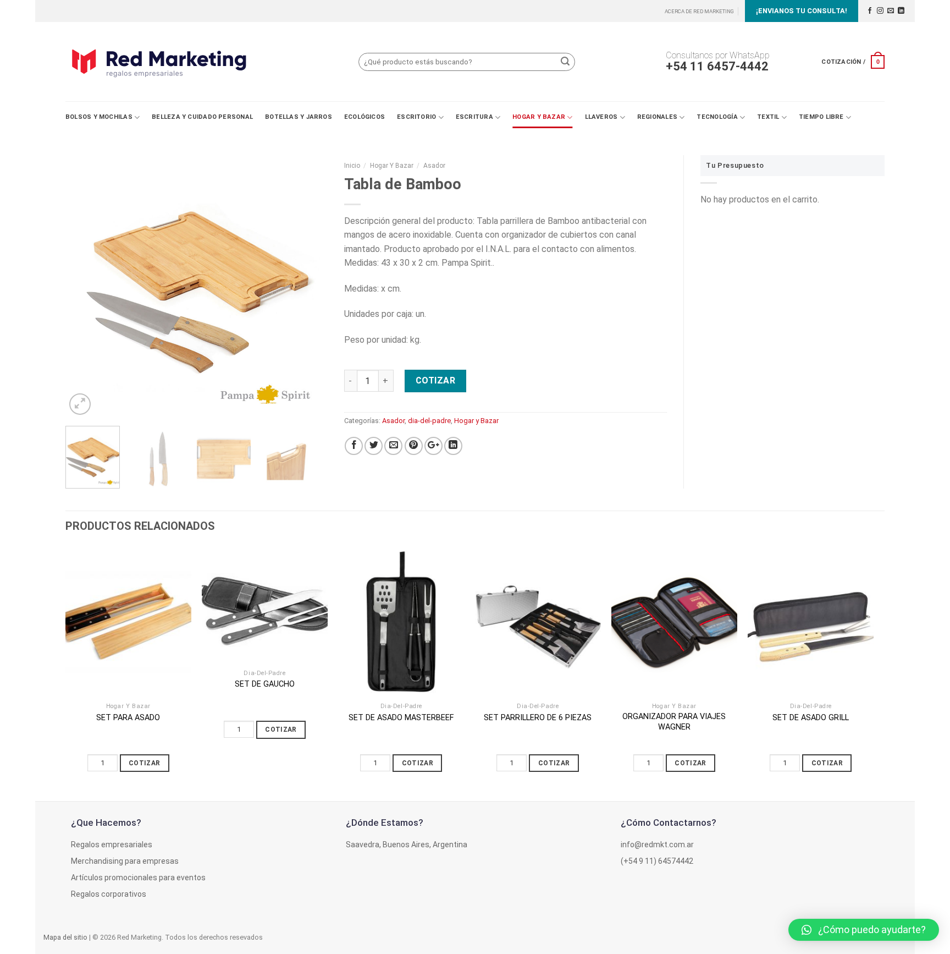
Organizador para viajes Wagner (674, 722)
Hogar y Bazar (538, 116)
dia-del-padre (429, 420)
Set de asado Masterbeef (401, 717)
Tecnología (717, 116)
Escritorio (416, 116)
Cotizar (435, 380)
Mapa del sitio (65, 937)
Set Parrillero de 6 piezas (538, 717)
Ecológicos (364, 116)
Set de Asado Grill (810, 717)
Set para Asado (128, 717)
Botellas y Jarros (298, 116)
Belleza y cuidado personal (202, 116)
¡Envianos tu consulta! (801, 11)
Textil (768, 116)
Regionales (657, 116)
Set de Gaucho (265, 684)
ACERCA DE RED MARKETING (699, 11)
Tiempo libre (821, 116)
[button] (863, 930)
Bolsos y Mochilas (98, 116)
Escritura (474, 116)
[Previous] (85, 286)
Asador (434, 165)
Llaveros (601, 116)
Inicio (352, 165)
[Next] (308, 286)
